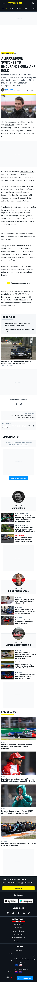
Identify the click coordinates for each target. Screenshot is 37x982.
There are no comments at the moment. (18, 443)
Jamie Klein (9, 89)
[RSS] (29, 913)
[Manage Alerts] (21, 404)
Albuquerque (6, 177)
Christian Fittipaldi (20, 254)
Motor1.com (18, 928)
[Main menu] (3, 3)
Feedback (19, 950)
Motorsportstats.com (18, 937)
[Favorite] (27, 90)
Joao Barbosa (10, 180)
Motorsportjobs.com (18, 931)
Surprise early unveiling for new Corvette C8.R (19, 330)
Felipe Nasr (30, 122)
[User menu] (33, 3)
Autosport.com (18, 934)
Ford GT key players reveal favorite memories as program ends (17, 324)
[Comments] (33, 90)
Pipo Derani (9, 125)
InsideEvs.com (18, 924)
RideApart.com (18, 941)
